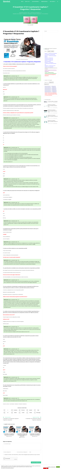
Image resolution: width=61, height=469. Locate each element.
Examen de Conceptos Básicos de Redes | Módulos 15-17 (52, 105)
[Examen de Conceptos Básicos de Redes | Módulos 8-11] (45, 117)
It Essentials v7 (37, 12)
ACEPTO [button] (58, 466)
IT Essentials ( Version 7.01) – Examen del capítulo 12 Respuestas (22, 435)
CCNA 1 (46, 51)
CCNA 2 (49, 51)
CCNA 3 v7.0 (46, 84)
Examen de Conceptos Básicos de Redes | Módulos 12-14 (52, 111)
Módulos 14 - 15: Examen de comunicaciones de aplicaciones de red (50, 63)
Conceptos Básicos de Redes (52, 101)
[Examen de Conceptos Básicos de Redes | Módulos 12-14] (45, 111)
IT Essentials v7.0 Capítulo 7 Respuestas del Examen (9, 434)
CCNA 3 (52, 51)
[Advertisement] (51, 40)
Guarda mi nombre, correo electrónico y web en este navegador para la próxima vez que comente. (22, 454)
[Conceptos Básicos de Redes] (45, 101)
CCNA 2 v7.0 (51, 82)
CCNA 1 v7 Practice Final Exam (50, 94)
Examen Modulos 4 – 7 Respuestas (50, 87)
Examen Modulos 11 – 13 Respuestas (50, 89)
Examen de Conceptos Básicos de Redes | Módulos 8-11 (53, 116)
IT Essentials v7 (30, 13)
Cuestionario (25, 13)
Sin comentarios (45, 13)
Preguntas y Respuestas (37, 13)
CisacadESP (31, 24)
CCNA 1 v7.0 (46, 82)
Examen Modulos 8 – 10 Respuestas (50, 88)
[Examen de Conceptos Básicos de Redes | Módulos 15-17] (45, 106)
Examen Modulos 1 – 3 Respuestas (50, 86)
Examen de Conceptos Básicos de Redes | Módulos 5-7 (53, 121)
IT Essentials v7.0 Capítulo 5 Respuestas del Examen (34, 434)
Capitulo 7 (20, 13)
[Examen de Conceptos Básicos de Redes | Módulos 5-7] (45, 122)
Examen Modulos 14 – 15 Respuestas (51, 90)
